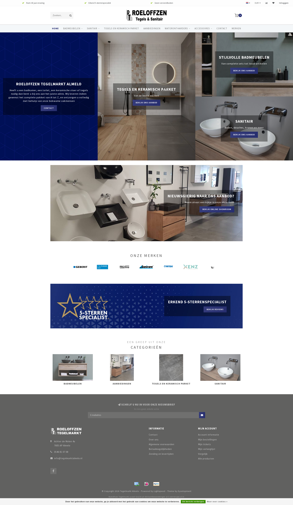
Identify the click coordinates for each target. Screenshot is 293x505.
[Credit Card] (137, 484)
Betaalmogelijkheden (160, 449)
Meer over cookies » (217, 502)
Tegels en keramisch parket (121, 28)
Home (55, 28)
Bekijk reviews (215, 309)
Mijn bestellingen (207, 439)
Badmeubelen (71, 28)
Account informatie (208, 434)
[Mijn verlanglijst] (273, 3)
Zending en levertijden (161, 453)
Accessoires (202, 28)
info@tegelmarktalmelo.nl (68, 458)
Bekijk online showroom (217, 209)
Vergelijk (203, 453)
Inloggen (283, 3)
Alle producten (206, 458)
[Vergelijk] (266, 3)
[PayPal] (156, 484)
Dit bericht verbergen (193, 502)
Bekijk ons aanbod (146, 102)
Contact (222, 28)
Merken (236, 28)
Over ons (154, 439)
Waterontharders (176, 28)
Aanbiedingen (151, 28)
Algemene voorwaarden (161, 444)
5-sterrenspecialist (176, 497)
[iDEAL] (146, 484)
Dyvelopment (184, 491)
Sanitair (92, 28)
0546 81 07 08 (61, 451)
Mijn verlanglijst (206, 449)
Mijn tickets (204, 444)
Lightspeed (159, 491)
